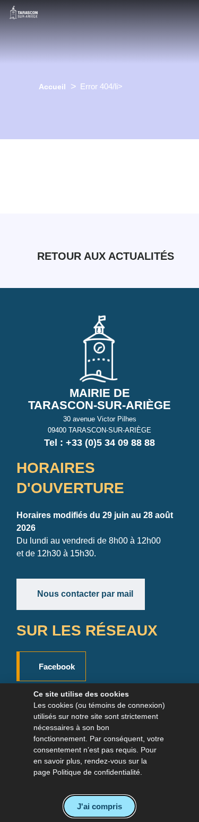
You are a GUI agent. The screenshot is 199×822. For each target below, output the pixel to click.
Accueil (52, 86)
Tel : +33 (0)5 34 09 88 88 (99, 442)
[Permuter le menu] (94, 32)
